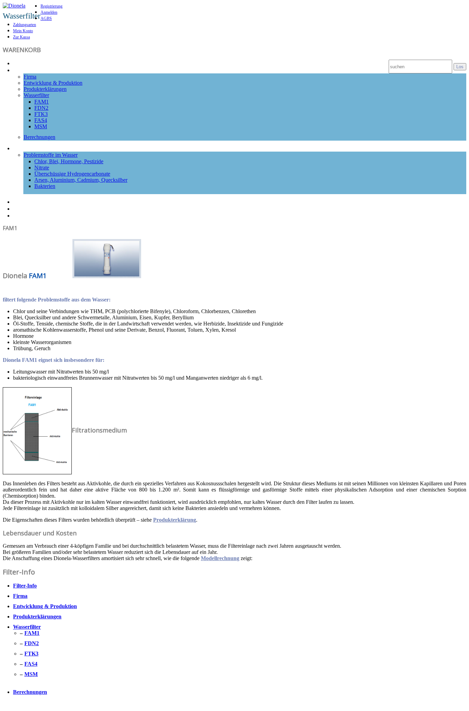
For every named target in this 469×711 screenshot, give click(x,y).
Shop (20, 208)
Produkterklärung (174, 520)
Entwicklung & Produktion (53, 83)
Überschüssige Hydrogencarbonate (72, 174)
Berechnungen (39, 137)
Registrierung (51, 6)
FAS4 (40, 120)
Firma (30, 77)
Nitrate (41, 167)
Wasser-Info (30, 148)
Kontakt (25, 215)
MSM (40, 126)
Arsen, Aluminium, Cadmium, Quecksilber (80, 180)
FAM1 (41, 102)
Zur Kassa (21, 37)
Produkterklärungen (45, 89)
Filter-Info (28, 70)
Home (22, 63)
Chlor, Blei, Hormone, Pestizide (68, 161)
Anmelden (49, 12)
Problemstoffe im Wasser (51, 155)
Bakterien (44, 186)
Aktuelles (26, 201)
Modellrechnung (220, 558)
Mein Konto (23, 30)
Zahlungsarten (24, 24)
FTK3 (41, 114)
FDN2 (41, 108)
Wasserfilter (36, 95)
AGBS (46, 18)
